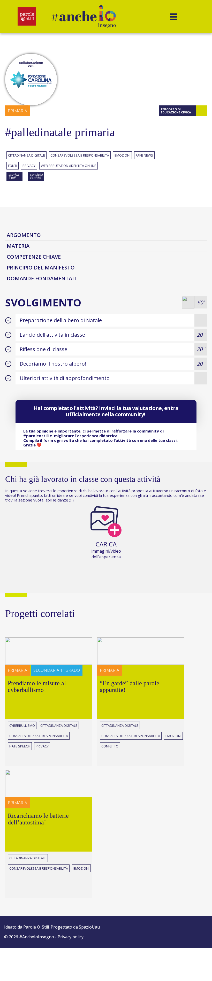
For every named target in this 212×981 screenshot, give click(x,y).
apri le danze (57, 500)
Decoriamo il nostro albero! (112, 363)
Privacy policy (71, 937)
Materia (18, 245)
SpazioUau (89, 927)
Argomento (24, 234)
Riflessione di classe (112, 349)
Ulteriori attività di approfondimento (65, 378)
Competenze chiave (34, 256)
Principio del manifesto (41, 267)
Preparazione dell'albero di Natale (61, 320)
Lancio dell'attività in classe (112, 334)
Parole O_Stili (36, 927)
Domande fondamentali (42, 278)
